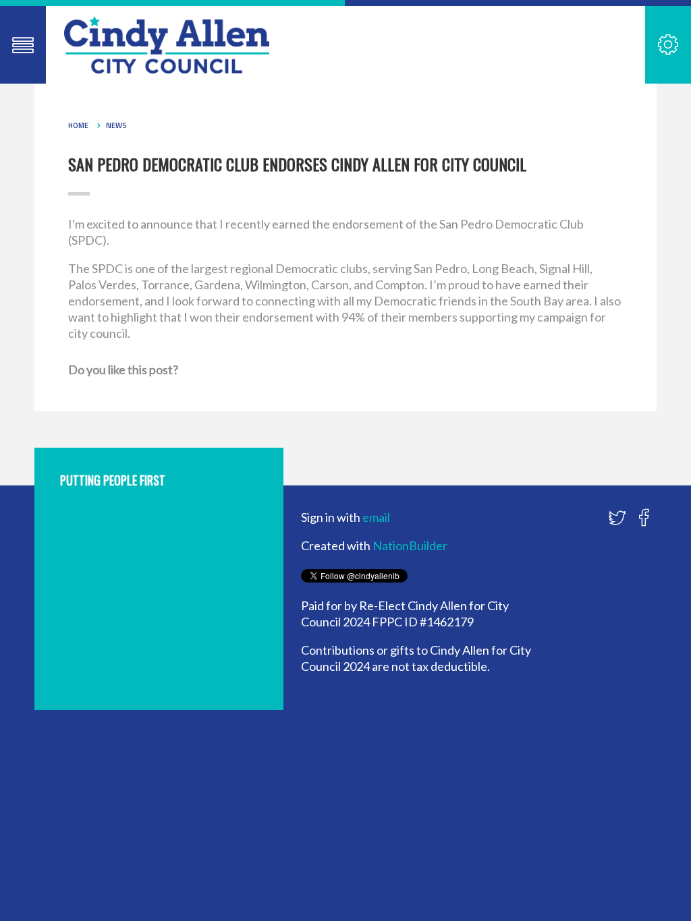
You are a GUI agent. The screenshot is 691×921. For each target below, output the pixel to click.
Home (78, 125)
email (376, 517)
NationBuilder (409, 545)
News (116, 125)
